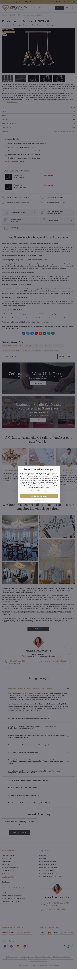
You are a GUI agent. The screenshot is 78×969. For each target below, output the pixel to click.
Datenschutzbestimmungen (39, 491)
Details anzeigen (39, 500)
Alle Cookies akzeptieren (39, 496)
